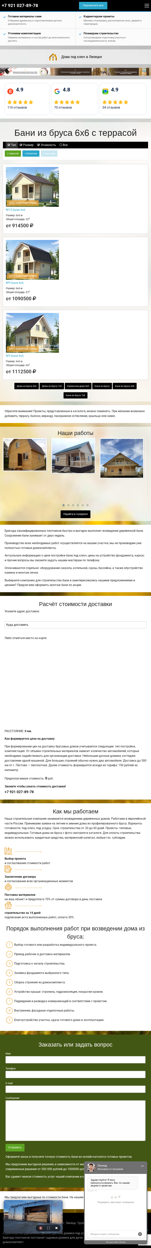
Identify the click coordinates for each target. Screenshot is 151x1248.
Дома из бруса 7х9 (52, 386)
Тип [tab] (13, 145)
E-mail (9, 1083)
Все (65, 145)
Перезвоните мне (93, 5)
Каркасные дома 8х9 (78, 386)
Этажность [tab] (48, 145)
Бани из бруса (102, 386)
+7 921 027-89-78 (20, 5)
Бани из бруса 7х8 (75, 395)
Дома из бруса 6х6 (26, 386)
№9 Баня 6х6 (15, 283)
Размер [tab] (28, 145)
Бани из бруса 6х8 (124, 386)
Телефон (11, 1068)
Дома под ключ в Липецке (81, 57)
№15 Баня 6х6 (15, 210)
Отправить (15, 1147)
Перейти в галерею (75, 514)
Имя (8, 1053)
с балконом (31, 153)
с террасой (13, 153)
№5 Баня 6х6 (15, 356)
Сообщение (12, 1097)
